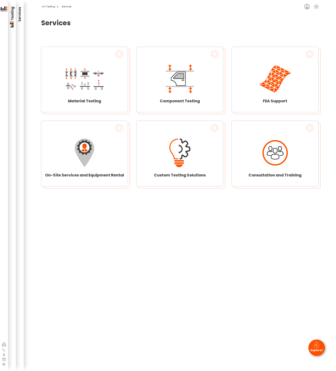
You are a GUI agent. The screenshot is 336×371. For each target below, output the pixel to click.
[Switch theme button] (316, 6)
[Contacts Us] (3, 349)
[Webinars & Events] (4, 359)
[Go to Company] (4, 344)
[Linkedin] (3, 364)
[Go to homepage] (4, 9)
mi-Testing (48, 6)
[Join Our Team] (4, 354)
